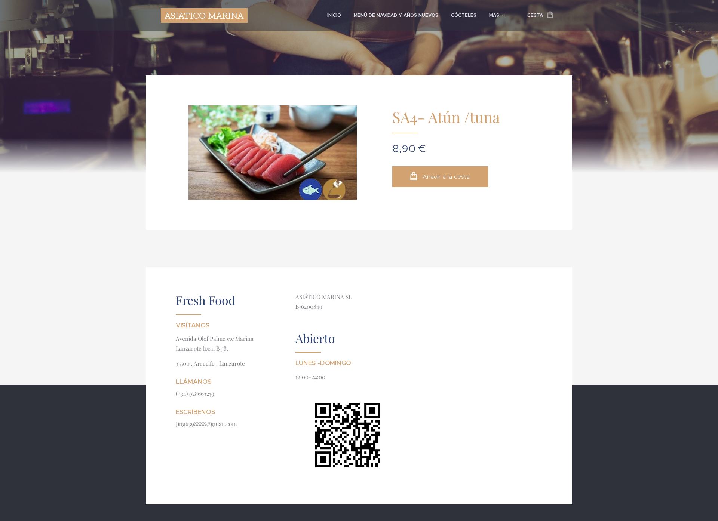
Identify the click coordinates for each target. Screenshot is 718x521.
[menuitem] (334, 15)
